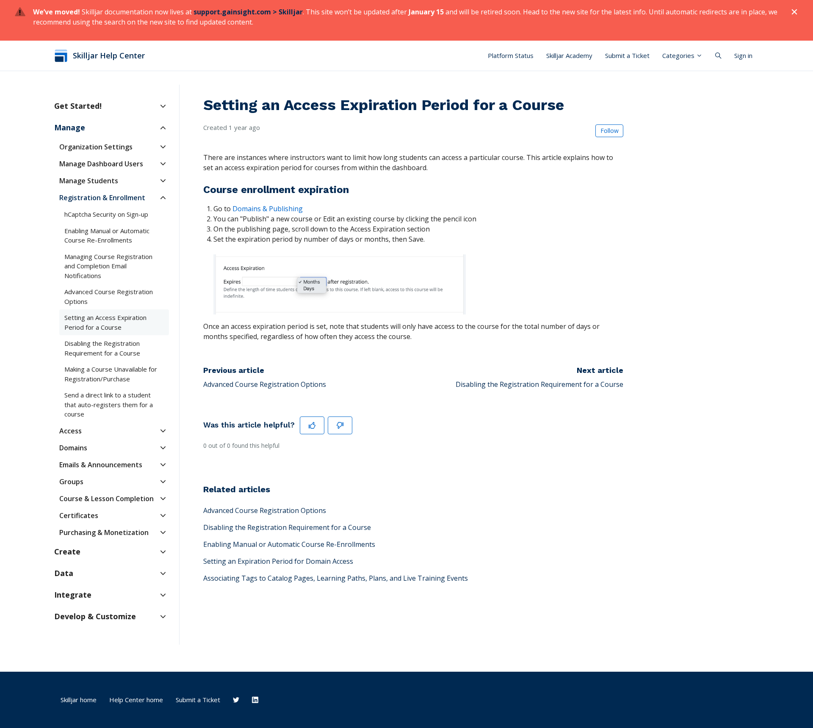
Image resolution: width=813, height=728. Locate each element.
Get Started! (78, 106)
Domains (73, 447)
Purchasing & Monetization (104, 532)
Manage (69, 127)
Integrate (72, 595)
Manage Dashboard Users (101, 163)
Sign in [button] (743, 55)
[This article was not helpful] (340, 425)
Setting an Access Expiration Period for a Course (105, 322)
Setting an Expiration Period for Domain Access (278, 561)
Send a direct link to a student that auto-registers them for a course (108, 404)
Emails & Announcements (100, 464)
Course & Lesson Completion (106, 498)
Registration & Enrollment (102, 197)
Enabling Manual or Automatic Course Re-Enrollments (289, 544)
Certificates (78, 515)
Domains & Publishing (267, 208)
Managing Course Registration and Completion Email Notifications (108, 266)
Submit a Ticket (627, 55)
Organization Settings (96, 147)
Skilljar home (79, 699)
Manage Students (88, 180)
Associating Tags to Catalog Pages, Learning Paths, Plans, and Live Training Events (335, 578)
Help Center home (136, 699)
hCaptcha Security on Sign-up (106, 214)
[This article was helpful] (312, 425)
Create (67, 551)
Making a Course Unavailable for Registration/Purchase (110, 374)
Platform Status (511, 55)
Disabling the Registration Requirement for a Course (539, 384)
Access (70, 431)
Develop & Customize (95, 616)
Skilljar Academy (569, 55)
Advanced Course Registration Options (264, 384)
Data (63, 573)
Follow (609, 131)
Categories (679, 55)
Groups (71, 481)
